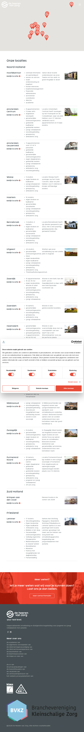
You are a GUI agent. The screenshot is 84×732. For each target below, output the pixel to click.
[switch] (32, 374)
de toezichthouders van (16, 669)
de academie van (13, 642)
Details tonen (73, 382)
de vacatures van (13, 671)
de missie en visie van (15, 656)
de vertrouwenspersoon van (17, 674)
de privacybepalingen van (16, 667)
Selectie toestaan (42, 388)
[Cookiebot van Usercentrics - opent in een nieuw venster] (73, 342)
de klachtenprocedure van (17, 654)
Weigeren (15, 388)
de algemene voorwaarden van (19, 644)
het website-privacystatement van (20, 676)
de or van (10, 664)
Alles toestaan (69, 388)
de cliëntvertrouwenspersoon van (20, 649)
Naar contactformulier (42, 595)
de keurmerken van (14, 651)
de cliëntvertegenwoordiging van (19, 647)
